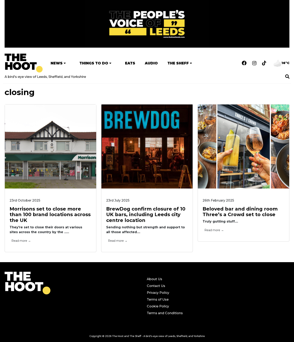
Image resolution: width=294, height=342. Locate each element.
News (57, 63)
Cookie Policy (158, 306)
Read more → (21, 241)
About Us (154, 279)
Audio (151, 63)
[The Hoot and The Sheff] (24, 63)
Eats (130, 63)
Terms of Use (158, 299)
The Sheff (178, 63)
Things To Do (93, 63)
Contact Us (156, 286)
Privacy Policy (158, 293)
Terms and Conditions (165, 313)
